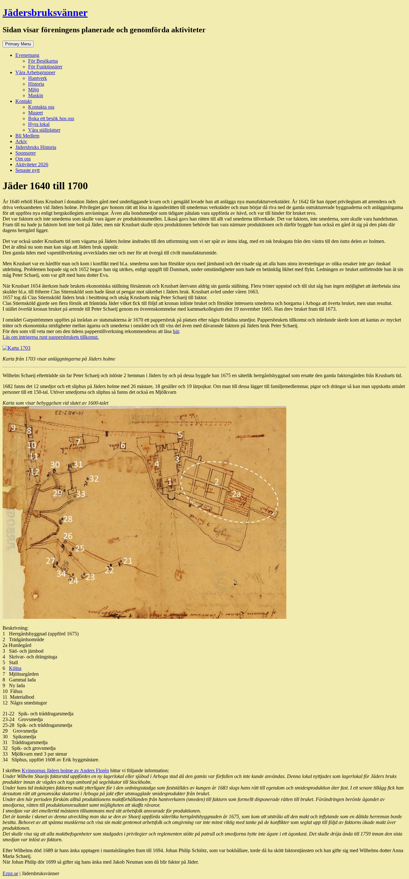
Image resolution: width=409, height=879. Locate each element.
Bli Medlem (27, 135)
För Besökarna (43, 61)
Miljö (33, 89)
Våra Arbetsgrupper (35, 72)
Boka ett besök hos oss (51, 118)
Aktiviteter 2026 (31, 164)
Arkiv (21, 141)
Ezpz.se (10, 873)
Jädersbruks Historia (35, 147)
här (176, 331)
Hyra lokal (39, 124)
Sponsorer (25, 153)
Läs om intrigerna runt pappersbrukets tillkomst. (51, 337)
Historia (36, 84)
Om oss (23, 158)
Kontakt (23, 101)
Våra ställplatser (44, 130)
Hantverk (37, 78)
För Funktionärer (45, 66)
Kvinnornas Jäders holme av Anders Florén (65, 770)
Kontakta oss (41, 107)
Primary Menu (18, 44)
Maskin (35, 95)
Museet (35, 112)
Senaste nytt (27, 170)
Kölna (15, 668)
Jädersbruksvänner (45, 12)
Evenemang (27, 55)
